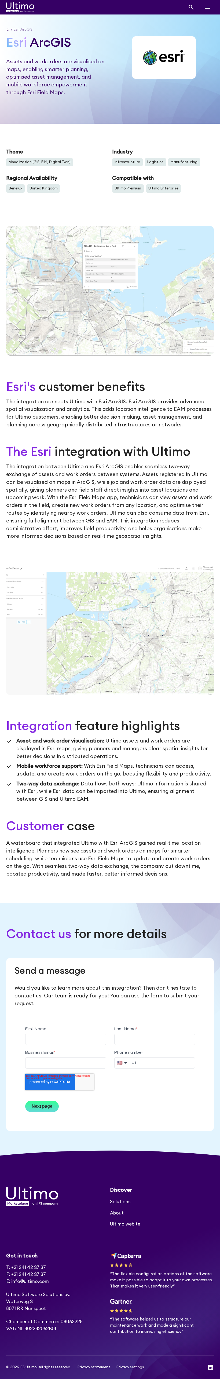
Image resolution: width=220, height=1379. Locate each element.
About (117, 1213)
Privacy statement (94, 1367)
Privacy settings (130, 1367)
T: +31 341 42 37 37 (26, 1267)
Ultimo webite (125, 1224)
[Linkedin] (210, 1367)
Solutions (120, 1201)
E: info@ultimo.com (27, 1281)
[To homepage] (20, 7)
